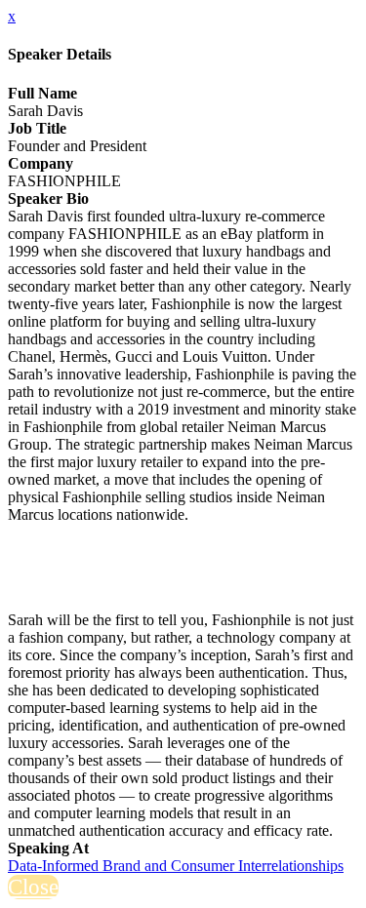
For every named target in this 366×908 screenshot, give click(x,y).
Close (33, 887)
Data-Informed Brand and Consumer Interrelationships (176, 865)
